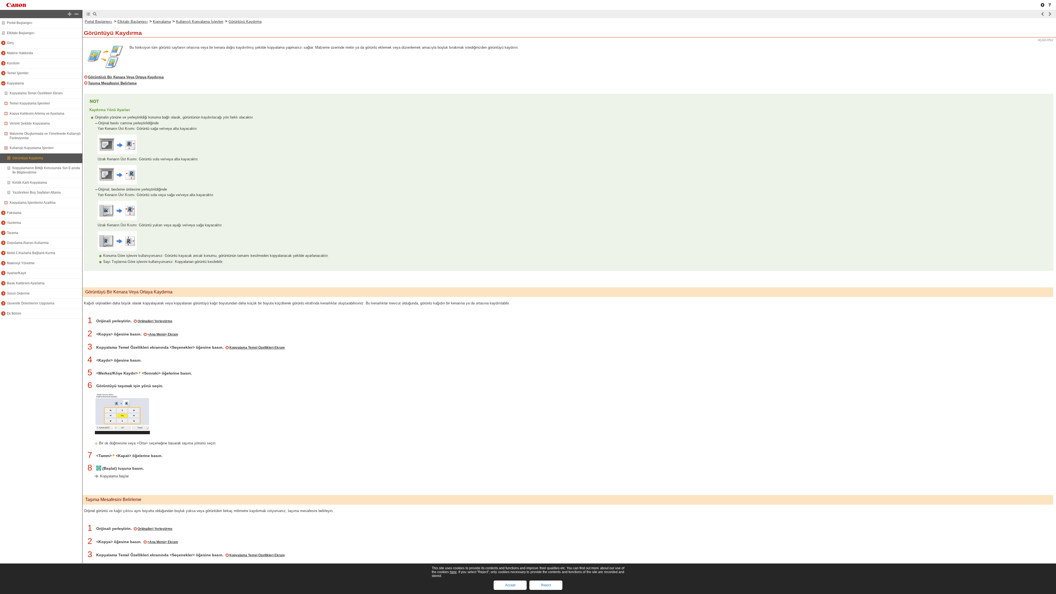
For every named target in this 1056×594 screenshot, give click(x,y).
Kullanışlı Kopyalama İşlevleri (32, 148)
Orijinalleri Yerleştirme (155, 321)
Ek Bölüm (14, 313)
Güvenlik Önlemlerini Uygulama (30, 303)
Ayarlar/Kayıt (16, 273)
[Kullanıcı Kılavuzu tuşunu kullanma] (1050, 5)
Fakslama (14, 213)
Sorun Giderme (18, 293)
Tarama (12, 233)
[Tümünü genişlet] (70, 14)
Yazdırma (14, 223)
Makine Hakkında (20, 53)
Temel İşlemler (18, 73)
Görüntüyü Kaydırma (27, 158)
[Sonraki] (1050, 14)
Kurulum (13, 63)
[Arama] (95, 14)
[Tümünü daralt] (76, 14)
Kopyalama (15, 83)
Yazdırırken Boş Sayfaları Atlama (36, 192)
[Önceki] (1043, 14)
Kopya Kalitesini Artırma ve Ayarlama (37, 114)
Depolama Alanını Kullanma (28, 243)
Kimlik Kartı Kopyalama (29, 183)
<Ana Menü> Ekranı (162, 334)
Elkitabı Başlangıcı (20, 33)
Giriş (10, 43)
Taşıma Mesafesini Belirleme (112, 83)
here (453, 572)
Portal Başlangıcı (19, 23)
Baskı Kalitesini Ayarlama (26, 283)
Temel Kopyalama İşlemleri (30, 103)
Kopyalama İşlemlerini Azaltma (33, 203)
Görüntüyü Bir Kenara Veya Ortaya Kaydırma (126, 77)
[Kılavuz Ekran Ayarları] (1043, 5)
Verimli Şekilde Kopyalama (30, 123)
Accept (510, 585)
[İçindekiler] (88, 14)
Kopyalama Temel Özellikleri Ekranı (36, 93)
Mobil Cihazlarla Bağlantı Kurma (31, 253)
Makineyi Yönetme (21, 263)
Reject (546, 585)
